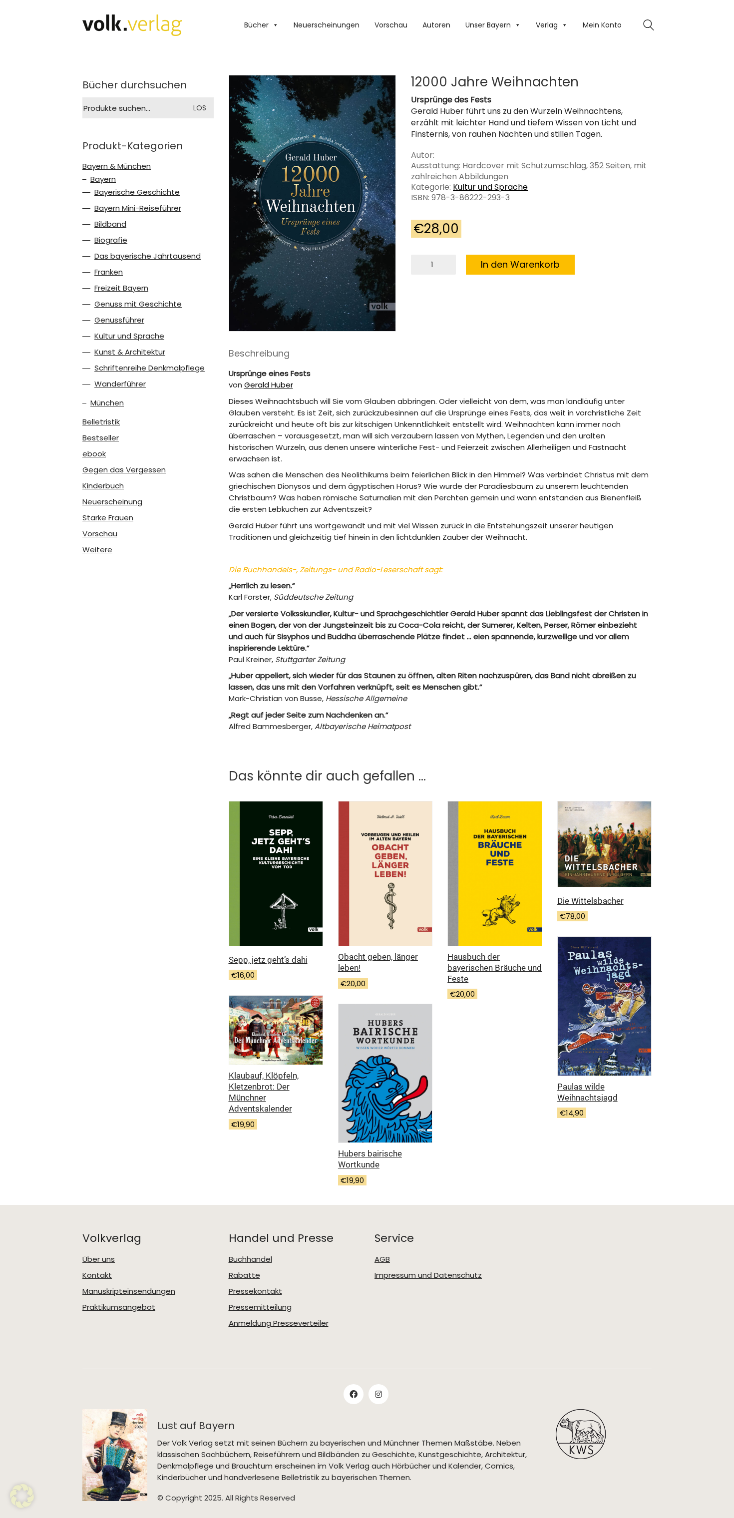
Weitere (97, 550)
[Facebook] (354, 1394)
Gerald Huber (268, 385)
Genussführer (119, 320)
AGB (382, 1259)
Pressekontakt (255, 1291)
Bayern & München (116, 166)
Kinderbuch (103, 486)
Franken (108, 272)
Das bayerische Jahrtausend (147, 256)
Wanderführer (120, 384)
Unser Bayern (488, 25)
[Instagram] (378, 1394)
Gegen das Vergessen (124, 470)
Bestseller (100, 438)
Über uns (98, 1259)
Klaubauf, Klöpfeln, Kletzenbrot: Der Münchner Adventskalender (264, 1092)
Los (199, 108)
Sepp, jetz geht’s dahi (268, 960)
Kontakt (97, 1275)
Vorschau (390, 25)
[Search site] (648, 26)
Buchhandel (250, 1259)
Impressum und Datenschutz (428, 1275)
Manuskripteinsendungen (128, 1291)
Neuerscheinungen (327, 25)
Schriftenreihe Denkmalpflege (149, 368)
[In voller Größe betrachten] (244, 91)
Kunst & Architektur (129, 352)
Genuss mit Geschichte (138, 304)
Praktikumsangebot (118, 1307)
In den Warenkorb (520, 264)
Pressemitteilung (260, 1307)
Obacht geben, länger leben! (378, 962)
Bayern (103, 179)
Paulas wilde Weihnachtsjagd (587, 1092)
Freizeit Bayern (121, 288)
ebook (94, 454)
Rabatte (244, 1275)
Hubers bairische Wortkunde (370, 1158)
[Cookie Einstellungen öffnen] (22, 1496)
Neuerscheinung (112, 502)
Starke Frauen (107, 518)
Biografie (110, 240)
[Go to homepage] (132, 25)
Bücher (256, 25)
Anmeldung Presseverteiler (279, 1323)
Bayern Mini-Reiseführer (137, 208)
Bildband (110, 224)
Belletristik (101, 422)
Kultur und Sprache (490, 187)
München (107, 403)
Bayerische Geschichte (137, 192)
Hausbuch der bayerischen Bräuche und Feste (494, 968)
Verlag (547, 25)
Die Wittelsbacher (590, 901)
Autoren (436, 25)
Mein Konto (602, 25)
